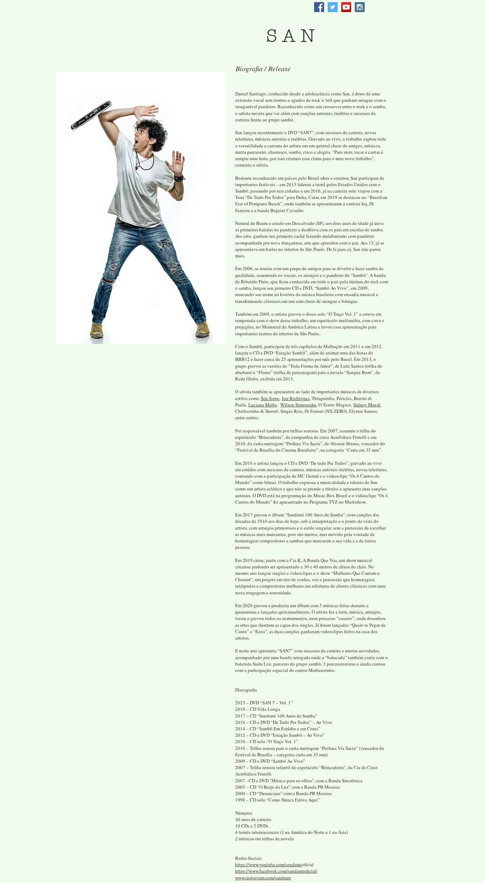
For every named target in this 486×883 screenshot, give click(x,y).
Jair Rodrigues (296, 398)
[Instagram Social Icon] (360, 7)
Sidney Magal (366, 404)
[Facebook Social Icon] (319, 7)
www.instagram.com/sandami (263, 877)
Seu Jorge (270, 398)
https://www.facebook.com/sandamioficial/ (276, 871)
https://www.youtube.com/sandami (268, 864)
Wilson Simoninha (298, 404)
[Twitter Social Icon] (333, 7)
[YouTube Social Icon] (346, 7)
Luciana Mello (262, 404)
